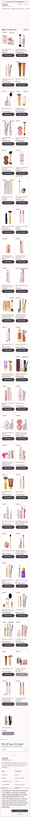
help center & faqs (6, 781)
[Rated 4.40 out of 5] (18, 91)
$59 (20, 259)
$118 (17, 259)
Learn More (4, 767)
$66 (20, 671)
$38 (5, 730)
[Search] (24, 5)
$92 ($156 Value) (6, 612)
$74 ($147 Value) (6, 111)
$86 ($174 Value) (20, 612)
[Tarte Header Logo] (6, 5)
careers (17, 781)
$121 (6, 52)
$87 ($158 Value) (6, 229)
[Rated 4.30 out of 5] (4, 475)
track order (5, 774)
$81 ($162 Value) (6, 376)
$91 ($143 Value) (20, 406)
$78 (20, 170)
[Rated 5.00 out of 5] (18, 239)
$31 (5, 259)
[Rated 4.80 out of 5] (18, 62)
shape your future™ (20, 784)
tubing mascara (6, 8)
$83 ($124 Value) (6, 583)
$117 (17, 671)
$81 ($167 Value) (20, 642)
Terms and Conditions (14, 794)
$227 (3, 200)
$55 (3, 259)
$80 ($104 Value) (6, 524)
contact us (4, 787)
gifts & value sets (4, 739)
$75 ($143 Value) (20, 553)
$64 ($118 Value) (6, 347)
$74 (20, 82)
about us (17, 774)
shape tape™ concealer (18, 8)
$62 (20, 229)
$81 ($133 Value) (6, 435)
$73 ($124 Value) (20, 494)
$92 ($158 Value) (20, 141)
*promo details (5, 784)
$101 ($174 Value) (6, 317)
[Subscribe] (25, 750)
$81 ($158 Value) (20, 52)
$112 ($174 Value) (6, 671)
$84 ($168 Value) (6, 406)
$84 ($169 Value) (6, 465)
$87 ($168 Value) (20, 111)
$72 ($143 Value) (20, 435)
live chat (4, 778)
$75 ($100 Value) (6, 82)
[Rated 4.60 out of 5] (4, 91)
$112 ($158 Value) (20, 583)
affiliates (17, 787)
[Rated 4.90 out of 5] (4, 32)
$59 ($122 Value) (6, 553)
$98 (6, 200)
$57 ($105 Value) (20, 524)
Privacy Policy (6, 807)
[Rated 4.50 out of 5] (4, 652)
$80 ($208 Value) (6, 642)
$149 (17, 82)
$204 (17, 170)
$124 (17, 229)
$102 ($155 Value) (20, 465)
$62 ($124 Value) (6, 141)
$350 (3, 52)
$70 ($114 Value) (20, 317)
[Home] (7, 759)
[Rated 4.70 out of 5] (18, 121)
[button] (18, 5)
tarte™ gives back (19, 778)
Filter (25, 29)
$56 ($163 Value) (20, 376)
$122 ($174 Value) (20, 347)
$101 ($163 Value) (6, 494)
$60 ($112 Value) (20, 200)
